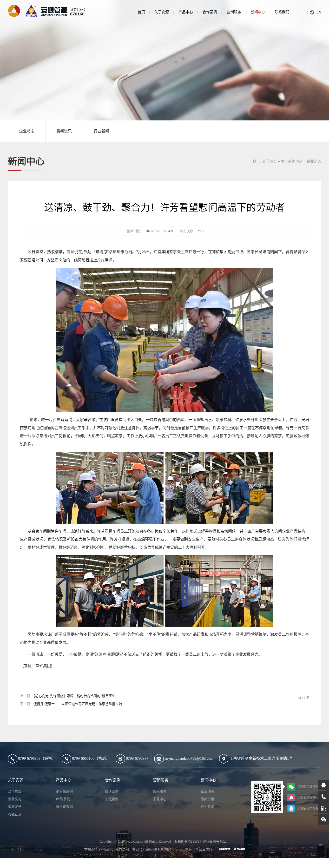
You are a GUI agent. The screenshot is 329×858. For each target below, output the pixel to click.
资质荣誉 (14, 807)
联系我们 (282, 12)
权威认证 (14, 814)
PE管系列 (63, 799)
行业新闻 (101, 131)
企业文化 (14, 799)
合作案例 (210, 12)
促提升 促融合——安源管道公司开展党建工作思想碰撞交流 (77, 704)
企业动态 (26, 131)
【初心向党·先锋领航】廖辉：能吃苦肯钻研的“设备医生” (75, 696)
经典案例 (111, 791)
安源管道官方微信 (309, 786)
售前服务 (159, 791)
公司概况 (14, 791)
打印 (305, 697)
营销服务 (234, 12)
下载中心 (159, 799)
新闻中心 (258, 12)
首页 (141, 12)
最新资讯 (64, 131)
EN (318, 12)
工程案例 (111, 799)
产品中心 (185, 12)
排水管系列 (64, 807)
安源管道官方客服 (309, 808)
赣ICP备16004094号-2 (162, 849)
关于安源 (161, 12)
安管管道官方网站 (309, 797)
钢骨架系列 (64, 791)
